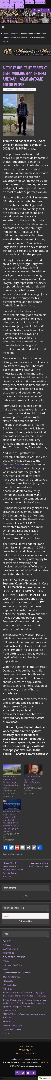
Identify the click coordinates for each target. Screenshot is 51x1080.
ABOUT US (5, 2)
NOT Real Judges (10, 985)
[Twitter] (39, 10)
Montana (14, 33)
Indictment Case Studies (13, 965)
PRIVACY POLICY (10, 1021)
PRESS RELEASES (17, 2)
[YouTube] (44, 10)
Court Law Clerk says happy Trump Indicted (38, 865)
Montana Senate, (14, 464)
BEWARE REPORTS (10, 949)
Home (6, 33)
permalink (19, 854)
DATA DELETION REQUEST (14, 957)
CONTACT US (8, 953)
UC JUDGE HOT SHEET (12, 1029)
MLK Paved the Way (11, 977)
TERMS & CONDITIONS (12, 1025)
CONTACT (19, 6)
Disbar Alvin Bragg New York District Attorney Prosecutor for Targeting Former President (13, 870)
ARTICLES (7, 945)
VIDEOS (6, 1034)
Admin (9, 89)
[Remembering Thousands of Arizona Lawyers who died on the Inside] (12, 769)
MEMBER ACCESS (7, 6)
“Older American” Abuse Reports (16, 973)
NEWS (5, 969)
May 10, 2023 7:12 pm (24, 89)
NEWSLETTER (40, 2)
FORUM (6, 961)
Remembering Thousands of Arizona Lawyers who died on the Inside (10, 782)
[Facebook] (34, 10)
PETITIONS (29, 2)
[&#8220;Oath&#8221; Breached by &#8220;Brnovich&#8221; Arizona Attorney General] (33, 769)
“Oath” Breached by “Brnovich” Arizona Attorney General (32, 780)
